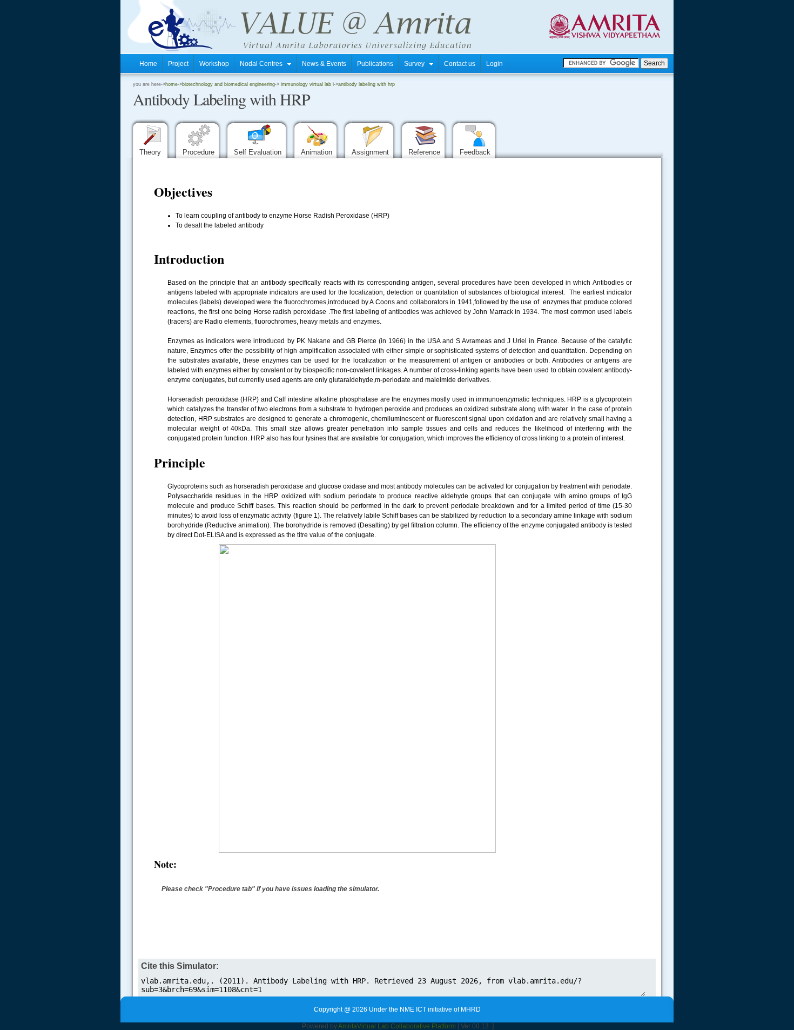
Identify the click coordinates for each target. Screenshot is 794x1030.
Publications (375, 64)
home (171, 84)
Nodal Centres (263, 64)
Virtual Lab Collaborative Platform (406, 1026)
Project (178, 64)
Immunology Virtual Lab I (306, 84)
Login (494, 64)
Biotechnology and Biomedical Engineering (228, 84)
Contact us (459, 64)
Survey (416, 64)
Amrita (347, 1026)
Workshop (214, 64)
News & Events (324, 64)
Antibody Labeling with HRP (366, 84)
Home (148, 64)
